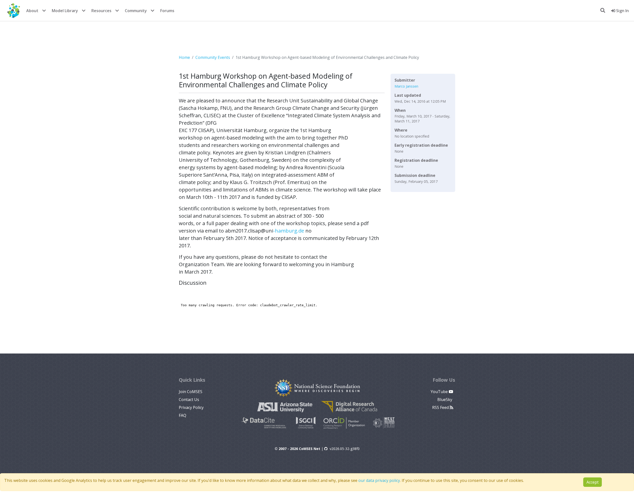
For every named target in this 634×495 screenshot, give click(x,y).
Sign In (622, 10)
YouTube (440, 391)
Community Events (212, 57)
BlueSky (445, 399)
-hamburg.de (288, 230)
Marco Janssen (406, 86)
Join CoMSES (190, 391)
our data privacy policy (379, 480)
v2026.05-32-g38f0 (345, 448)
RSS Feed (441, 407)
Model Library (65, 10)
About (32, 10)
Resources (101, 10)
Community (136, 10)
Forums (167, 10)
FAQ (182, 415)
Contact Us (189, 399)
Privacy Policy (191, 407)
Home (184, 57)
